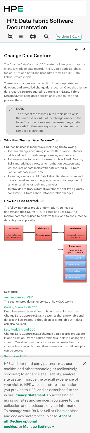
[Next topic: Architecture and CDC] (84, 49)
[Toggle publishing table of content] (21, 37)
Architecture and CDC (18, 297)
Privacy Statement (29, 395)
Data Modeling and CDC (19, 329)
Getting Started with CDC (21, 307)
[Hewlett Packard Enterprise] (13, 9)
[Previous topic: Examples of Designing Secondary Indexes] (76, 49)
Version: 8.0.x (67, 36)
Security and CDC (15, 356)
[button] (84, 363)
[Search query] (46, 36)
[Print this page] (32, 36)
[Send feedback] (10, 36)
